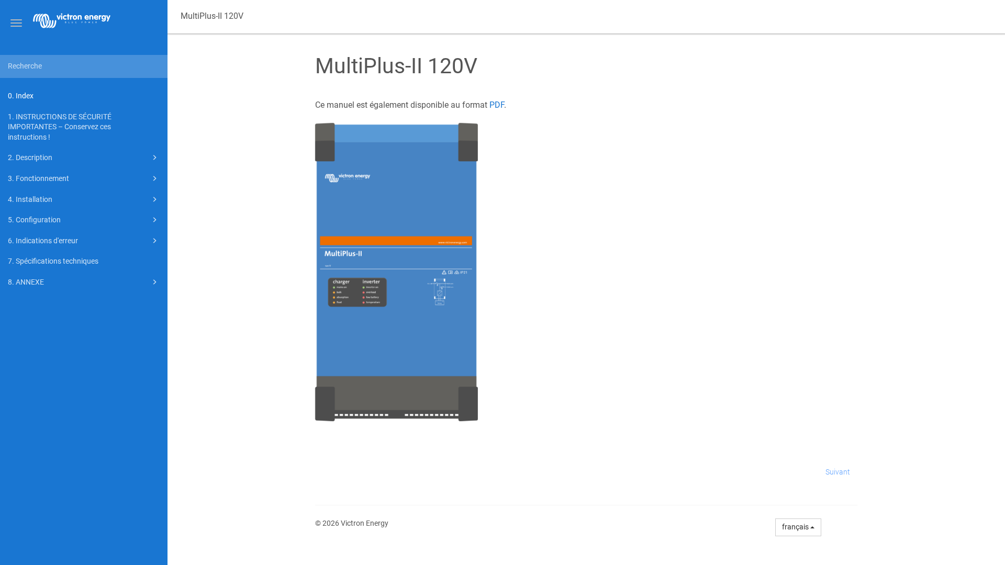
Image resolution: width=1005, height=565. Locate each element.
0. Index (21, 96)
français (796, 527)
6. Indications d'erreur (43, 240)
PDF (496, 105)
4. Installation (30, 199)
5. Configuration (34, 220)
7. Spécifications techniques (53, 261)
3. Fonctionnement (38, 178)
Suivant (837, 472)
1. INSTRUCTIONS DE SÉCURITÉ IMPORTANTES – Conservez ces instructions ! (59, 126)
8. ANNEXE (26, 282)
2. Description (30, 157)
